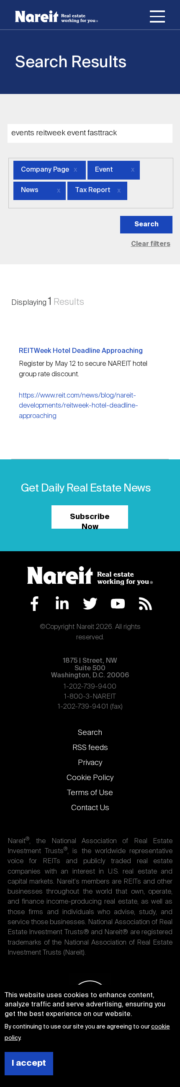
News (30, 190)
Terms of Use (90, 793)
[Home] (56, 16)
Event (104, 170)
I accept (29, 1063)
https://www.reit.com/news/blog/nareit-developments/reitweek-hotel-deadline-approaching (78, 406)
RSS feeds (90, 748)
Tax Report (93, 190)
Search (90, 733)
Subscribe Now (90, 521)
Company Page (45, 170)
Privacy (90, 763)
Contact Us (90, 808)
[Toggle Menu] (157, 17)
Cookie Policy (90, 778)
